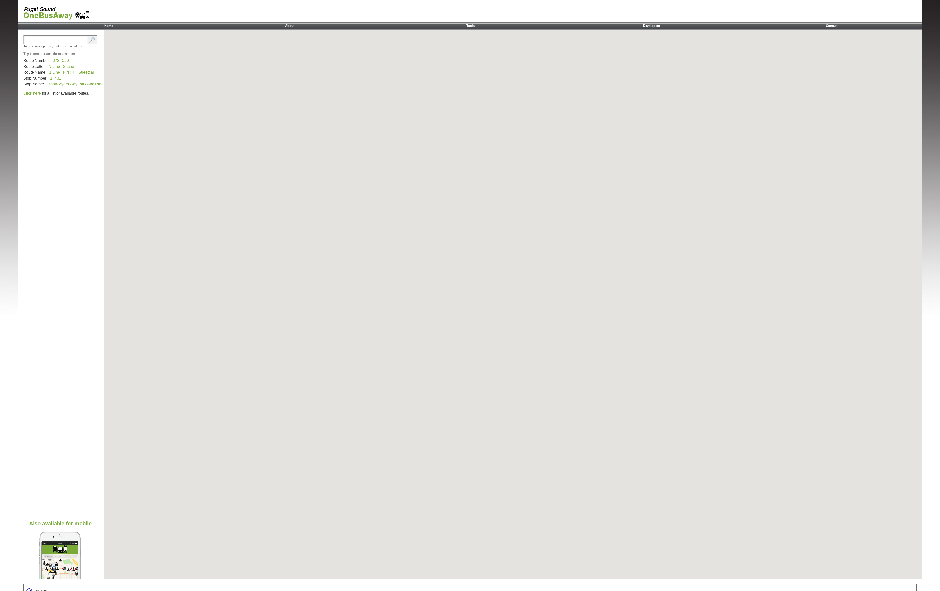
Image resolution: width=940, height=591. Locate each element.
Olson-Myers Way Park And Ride (75, 84)
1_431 (55, 78)
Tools (470, 26)
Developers (651, 26)
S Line (68, 66)
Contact (831, 26)
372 (56, 61)
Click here (32, 93)
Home (108, 26)
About (289, 26)
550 (65, 61)
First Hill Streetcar (78, 72)
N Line (54, 66)
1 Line (54, 72)
